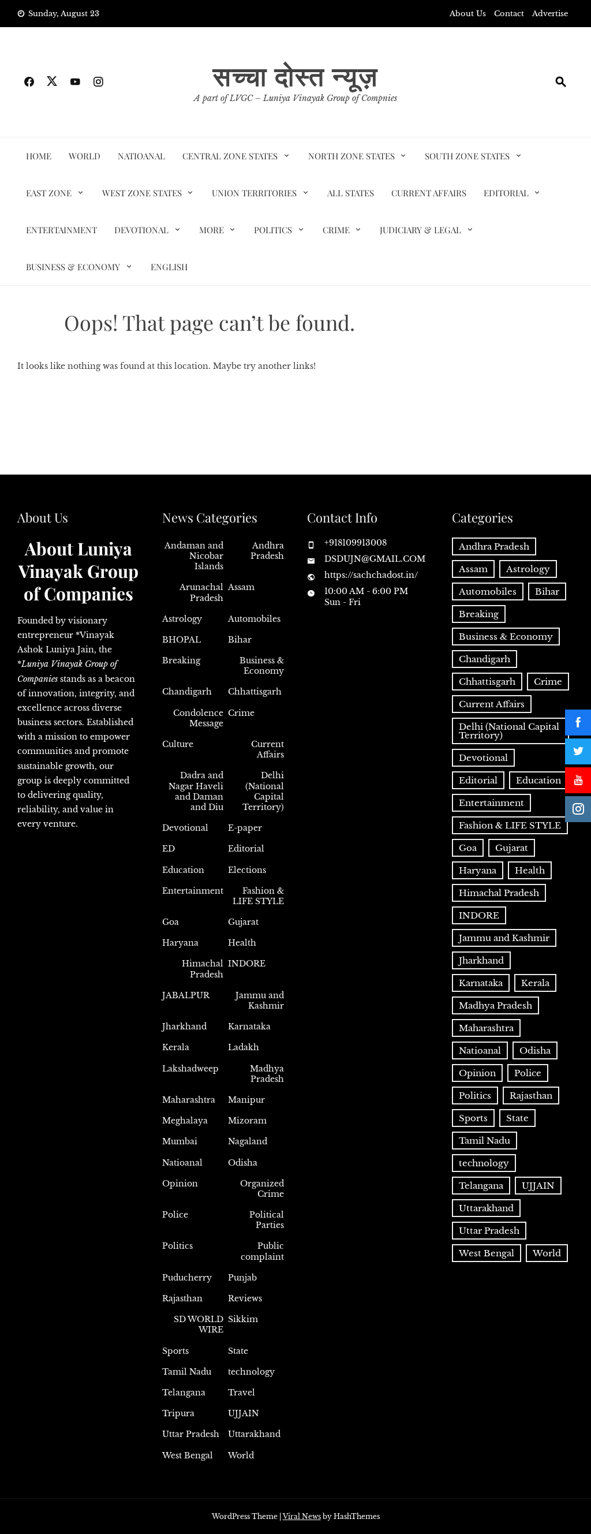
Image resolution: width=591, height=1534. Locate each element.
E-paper (245, 828)
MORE (211, 230)
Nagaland (247, 1141)
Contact (509, 13)
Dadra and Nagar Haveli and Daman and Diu (196, 791)
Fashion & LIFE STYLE (258, 896)
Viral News (302, 1516)
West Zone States (142, 193)
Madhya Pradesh (267, 1073)
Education (183, 870)
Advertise (550, 13)
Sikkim (243, 1319)
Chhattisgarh (255, 691)
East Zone (49, 193)
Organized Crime (262, 1188)
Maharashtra (188, 1100)
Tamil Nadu (186, 1372)
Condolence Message (198, 718)
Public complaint (262, 1251)
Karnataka (249, 1026)
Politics (273, 230)
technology (251, 1372)
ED (168, 848)
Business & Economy (73, 267)
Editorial (506, 193)
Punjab (242, 1277)
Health (242, 943)
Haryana (180, 943)
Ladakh (243, 1047)
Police (175, 1215)
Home (38, 156)
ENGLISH (169, 267)
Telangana (183, 1392)
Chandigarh (187, 691)
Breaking (181, 660)
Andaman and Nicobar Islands (193, 556)
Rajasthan (182, 1298)
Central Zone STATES (230, 156)
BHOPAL (181, 639)
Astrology (182, 619)
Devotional (141, 230)
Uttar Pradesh (190, 1434)
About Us (468, 13)
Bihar (240, 639)
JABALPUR (186, 995)
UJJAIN (243, 1413)
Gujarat (243, 922)
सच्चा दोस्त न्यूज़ (295, 75)
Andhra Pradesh (267, 550)
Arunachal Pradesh (201, 592)
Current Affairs (428, 193)
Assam (241, 587)
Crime (336, 230)
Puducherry (187, 1277)
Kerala (175, 1047)
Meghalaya (185, 1120)
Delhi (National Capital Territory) (263, 791)
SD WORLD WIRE (198, 1324)
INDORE (246, 963)
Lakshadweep (190, 1068)
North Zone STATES (351, 156)
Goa (170, 922)
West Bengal (187, 1455)
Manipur (246, 1100)
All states (350, 193)
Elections (247, 870)
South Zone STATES (467, 156)
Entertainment (61, 230)
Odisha (242, 1163)
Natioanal (141, 156)
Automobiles (254, 619)
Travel (241, 1392)
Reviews (245, 1298)
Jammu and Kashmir (259, 1000)
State (238, 1351)
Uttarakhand (254, 1434)
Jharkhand (184, 1026)
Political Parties (266, 1220)
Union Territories (254, 193)
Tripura (178, 1413)
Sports (175, 1351)
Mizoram (247, 1120)
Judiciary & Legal (420, 230)
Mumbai (179, 1141)
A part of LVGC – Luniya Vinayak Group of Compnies (295, 98)
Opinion (180, 1183)
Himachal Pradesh (202, 968)
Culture (177, 744)
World (84, 156)
